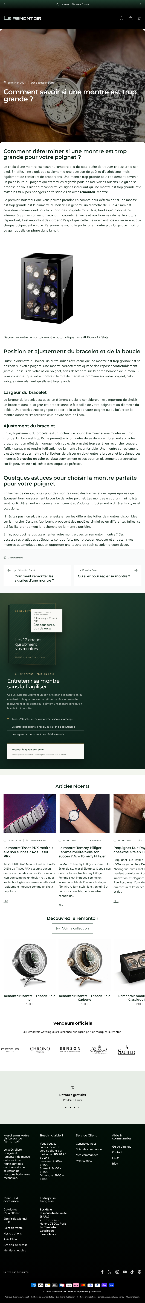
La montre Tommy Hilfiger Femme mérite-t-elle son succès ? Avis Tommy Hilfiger (82, 852)
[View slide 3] (74, 1108)
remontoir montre (102, 534)
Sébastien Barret (45, 82)
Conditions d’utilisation (65, 1297)
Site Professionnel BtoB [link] (15, 1220)
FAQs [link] (115, 1158)
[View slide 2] (70, 1108)
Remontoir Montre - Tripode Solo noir (29, 997)
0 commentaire (15, 557)
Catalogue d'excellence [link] (12, 1211)
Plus (6, 900)
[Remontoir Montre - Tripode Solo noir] (30, 965)
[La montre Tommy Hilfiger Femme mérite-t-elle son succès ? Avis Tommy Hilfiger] (85, 813)
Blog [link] (115, 1163)
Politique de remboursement (17, 1297)
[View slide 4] (79, 1108)
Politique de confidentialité (42, 1297)
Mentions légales (133, 1297)
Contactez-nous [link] (86, 1143)
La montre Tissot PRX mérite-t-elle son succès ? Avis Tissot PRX (29, 852)
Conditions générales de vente (111, 1297)
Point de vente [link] (13, 1228)
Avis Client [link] (11, 1239)
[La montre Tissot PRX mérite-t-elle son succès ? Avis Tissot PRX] (30, 813)
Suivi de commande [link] (89, 1149)
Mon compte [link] (84, 1160)
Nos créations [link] (13, 1233)
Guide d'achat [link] (121, 1146)
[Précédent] (5, 4)
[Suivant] (140, 4)
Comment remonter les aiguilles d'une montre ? (34, 578)
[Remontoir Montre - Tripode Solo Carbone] (85, 965)
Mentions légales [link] (15, 1250)
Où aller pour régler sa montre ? (104, 576)
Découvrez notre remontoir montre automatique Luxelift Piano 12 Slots (56, 337)
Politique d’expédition (86, 1297)
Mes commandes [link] (87, 1155)
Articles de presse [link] (15, 1244)
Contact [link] (117, 1152)
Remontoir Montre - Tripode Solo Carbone (84, 997)
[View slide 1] (66, 1108)
